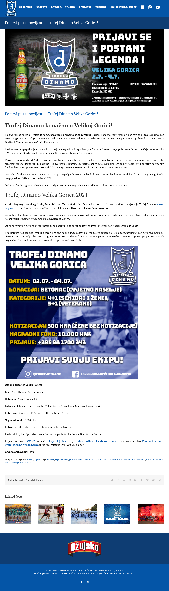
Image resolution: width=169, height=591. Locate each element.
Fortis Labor (98, 570)
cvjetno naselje (61, 459)
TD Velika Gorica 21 (102, 459)
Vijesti (37, 459)
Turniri (30, 459)
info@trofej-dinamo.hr (59, 441)
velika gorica (17, 462)
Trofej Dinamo (123, 459)
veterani (27, 462)
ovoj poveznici (127, 573)
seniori (81, 459)
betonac (50, 459)
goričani (73, 459)
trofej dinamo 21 (138, 459)
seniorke (89, 459)
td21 (114, 459)
